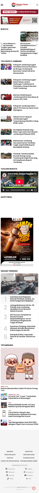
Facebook (11, 469)
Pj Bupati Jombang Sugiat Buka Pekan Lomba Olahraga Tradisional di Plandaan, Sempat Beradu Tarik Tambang (24, 84)
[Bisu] (32, 190)
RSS (29, 479)
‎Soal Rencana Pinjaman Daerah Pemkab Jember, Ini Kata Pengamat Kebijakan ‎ (22, 299)
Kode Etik (28, 451)
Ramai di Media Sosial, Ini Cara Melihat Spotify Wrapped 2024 (21, 406)
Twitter (29, 469)
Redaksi (10, 451)
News (2, 386)
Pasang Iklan (28, 458)
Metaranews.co (22, 487)
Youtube (30, 475)
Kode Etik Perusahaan (10, 461)
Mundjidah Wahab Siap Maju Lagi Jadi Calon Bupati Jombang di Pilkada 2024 (25, 132)
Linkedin (11, 475)
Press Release (9, 455)
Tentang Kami (28, 455)
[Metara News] (19, 5)
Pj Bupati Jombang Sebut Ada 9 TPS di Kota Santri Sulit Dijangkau (25, 108)
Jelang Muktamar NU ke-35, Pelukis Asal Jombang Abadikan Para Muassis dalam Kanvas (22, 308)
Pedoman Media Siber (28, 461)
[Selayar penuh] (35, 190)
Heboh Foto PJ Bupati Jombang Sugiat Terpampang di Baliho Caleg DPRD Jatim (25, 120)
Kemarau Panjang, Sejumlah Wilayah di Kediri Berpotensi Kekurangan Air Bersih (22, 328)
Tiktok (11, 479)
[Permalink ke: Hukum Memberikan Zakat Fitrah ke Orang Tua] (19, 366)
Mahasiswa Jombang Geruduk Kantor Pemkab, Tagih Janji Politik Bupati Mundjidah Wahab (24, 144)
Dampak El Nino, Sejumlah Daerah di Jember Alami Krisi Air (22, 337)
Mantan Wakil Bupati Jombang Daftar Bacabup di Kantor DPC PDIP (25, 97)
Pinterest (11, 472)
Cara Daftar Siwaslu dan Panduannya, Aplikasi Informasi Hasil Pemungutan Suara (22, 414)
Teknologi (12, 394)
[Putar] (3, 190)
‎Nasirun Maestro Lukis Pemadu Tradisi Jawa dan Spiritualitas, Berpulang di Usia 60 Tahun (10, 48)
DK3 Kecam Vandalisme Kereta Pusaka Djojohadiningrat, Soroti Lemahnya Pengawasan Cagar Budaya (29, 49)
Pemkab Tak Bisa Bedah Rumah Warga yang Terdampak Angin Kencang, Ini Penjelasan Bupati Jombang (25, 158)
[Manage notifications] (34, 488)
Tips (6, 386)
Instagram (29, 472)
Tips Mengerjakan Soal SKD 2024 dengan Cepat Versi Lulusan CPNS (23, 423)
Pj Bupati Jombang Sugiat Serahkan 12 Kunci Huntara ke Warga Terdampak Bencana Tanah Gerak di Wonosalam (25, 69)
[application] (19, 181)
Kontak (10, 458)
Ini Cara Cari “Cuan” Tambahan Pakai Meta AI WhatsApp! (22, 397)
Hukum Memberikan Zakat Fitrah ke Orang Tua (19, 389)
